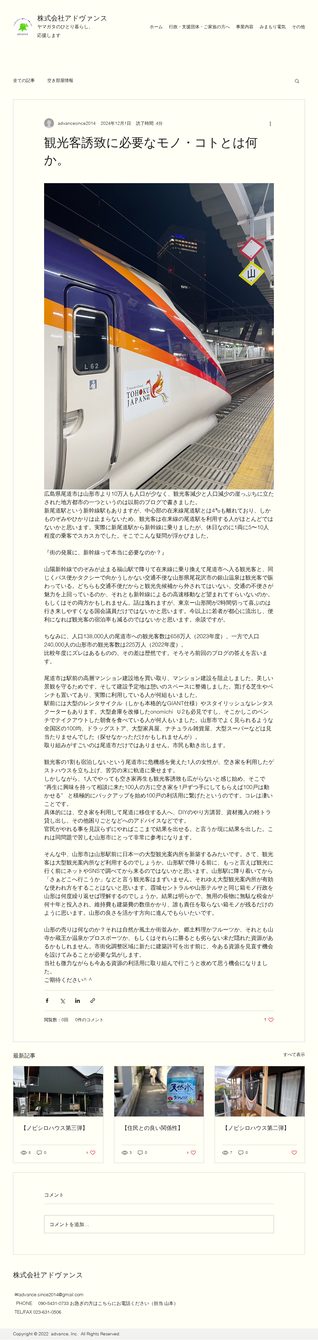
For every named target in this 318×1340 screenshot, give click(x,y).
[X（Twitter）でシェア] (62, 1001)
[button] (297, 80)
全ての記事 (24, 80)
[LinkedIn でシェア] (77, 1001)
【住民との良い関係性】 (152, 1127)
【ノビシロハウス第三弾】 (54, 1127)
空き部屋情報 (60, 80)
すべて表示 (294, 1054)
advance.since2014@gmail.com (51, 1294)
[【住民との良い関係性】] (159, 1091)
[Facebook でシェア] (47, 1001)
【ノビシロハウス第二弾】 (255, 1127)
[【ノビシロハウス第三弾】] (58, 1091)
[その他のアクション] (270, 123)
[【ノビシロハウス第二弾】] (260, 1091)
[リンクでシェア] (93, 1001)
